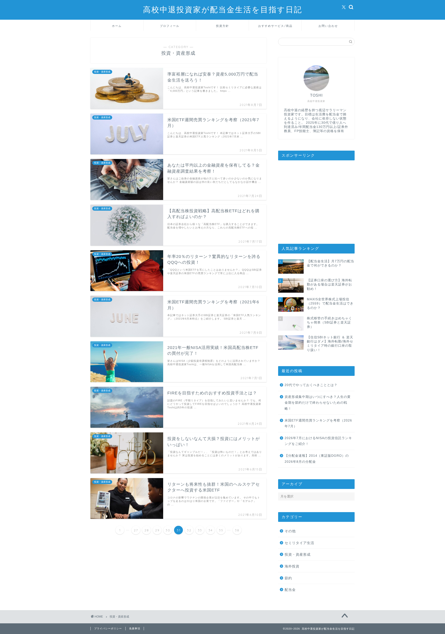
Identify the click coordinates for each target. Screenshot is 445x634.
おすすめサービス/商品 (275, 26)
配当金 (290, 590)
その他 (290, 531)
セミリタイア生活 (299, 543)
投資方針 (222, 26)
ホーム (117, 26)
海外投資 (292, 566)
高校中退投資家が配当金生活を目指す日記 (222, 9)
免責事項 (134, 628)
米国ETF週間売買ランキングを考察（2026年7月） (318, 423)
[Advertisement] (316, 200)
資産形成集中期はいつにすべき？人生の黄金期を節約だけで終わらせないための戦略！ (318, 402)
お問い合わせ (328, 26)
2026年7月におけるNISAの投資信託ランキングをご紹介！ (318, 441)
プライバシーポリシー (108, 628)
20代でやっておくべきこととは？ (311, 385)
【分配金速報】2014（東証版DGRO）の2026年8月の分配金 (317, 458)
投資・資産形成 (298, 554)
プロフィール (169, 26)
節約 (288, 578)
